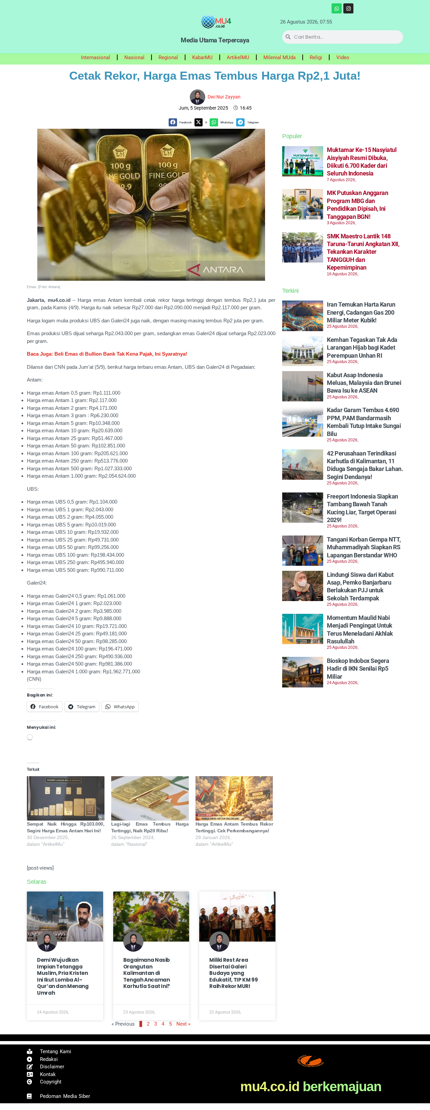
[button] (181, 122)
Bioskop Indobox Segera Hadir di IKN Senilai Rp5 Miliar (358, 668)
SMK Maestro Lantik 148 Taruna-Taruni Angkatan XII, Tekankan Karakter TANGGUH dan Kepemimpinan (363, 252)
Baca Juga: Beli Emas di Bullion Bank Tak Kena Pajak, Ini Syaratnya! (107, 354)
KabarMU (202, 57)
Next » (183, 1024)
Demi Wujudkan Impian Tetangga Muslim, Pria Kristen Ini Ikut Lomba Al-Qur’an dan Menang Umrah (63, 976)
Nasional (134, 57)
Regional (168, 57)
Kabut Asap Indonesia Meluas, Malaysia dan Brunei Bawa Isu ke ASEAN (364, 382)
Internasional (95, 57)
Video (342, 57)
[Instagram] (348, 8)
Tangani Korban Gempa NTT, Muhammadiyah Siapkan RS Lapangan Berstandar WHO (363, 547)
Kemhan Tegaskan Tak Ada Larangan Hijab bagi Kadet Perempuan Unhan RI (362, 347)
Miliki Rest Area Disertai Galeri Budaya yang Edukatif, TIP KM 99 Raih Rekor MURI (233, 973)
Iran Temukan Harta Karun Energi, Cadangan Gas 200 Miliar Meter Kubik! (361, 312)
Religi (316, 57)
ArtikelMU (238, 57)
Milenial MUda (279, 57)
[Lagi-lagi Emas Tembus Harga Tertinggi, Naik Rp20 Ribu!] (150, 798)
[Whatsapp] (337, 8)
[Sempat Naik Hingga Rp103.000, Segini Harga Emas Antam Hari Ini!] (65, 798)
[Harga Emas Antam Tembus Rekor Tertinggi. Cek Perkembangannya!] (234, 798)
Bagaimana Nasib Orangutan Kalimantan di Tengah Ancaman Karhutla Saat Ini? (146, 973)
